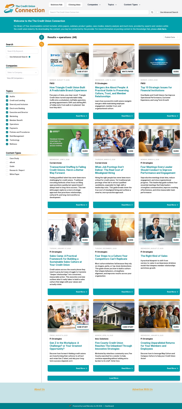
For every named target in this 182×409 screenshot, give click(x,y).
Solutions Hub (56, 5)
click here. (162, 29)
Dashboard (109, 406)
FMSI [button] (52, 83)
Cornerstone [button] (56, 163)
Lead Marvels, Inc (89, 406)
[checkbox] (157, 12)
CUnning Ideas (74, 5)
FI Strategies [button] (101, 83)
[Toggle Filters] (41, 37)
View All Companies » (15, 78)
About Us (39, 389)
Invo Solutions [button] (101, 339)
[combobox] (22, 72)
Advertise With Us (142, 389)
